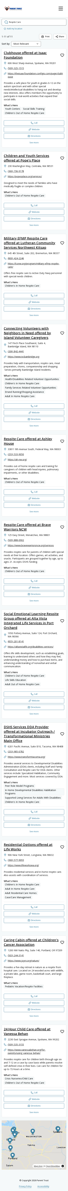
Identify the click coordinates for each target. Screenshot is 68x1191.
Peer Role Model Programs (19, 785)
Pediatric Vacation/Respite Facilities (24, 986)
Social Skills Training (33, 108)
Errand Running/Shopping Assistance (24, 391)
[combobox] (26, 43)
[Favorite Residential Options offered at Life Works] (62, 847)
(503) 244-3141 (16, 955)
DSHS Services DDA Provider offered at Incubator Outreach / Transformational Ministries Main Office (29, 734)
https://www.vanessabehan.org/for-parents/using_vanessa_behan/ (27, 1051)
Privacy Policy (25, 1186)
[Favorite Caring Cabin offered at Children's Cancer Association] (62, 942)
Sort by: (6, 43)
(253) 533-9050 (16, 454)
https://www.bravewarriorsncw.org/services (31, 545)
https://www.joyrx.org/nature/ (23, 960)
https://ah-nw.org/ (17, 459)
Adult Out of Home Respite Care (22, 684)
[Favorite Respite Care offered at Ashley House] (62, 441)
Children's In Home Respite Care (22, 285)
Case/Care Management (18, 897)
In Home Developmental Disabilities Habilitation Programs (30, 792)
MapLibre (38, 1166)
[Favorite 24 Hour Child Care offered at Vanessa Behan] (62, 1031)
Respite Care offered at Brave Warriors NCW (27, 526)
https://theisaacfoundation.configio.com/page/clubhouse (35, 75)
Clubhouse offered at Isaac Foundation (25, 55)
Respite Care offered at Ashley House (28, 441)
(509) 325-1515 (16, 68)
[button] (10, 1141)
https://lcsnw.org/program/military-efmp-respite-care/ (33, 265)
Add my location (14, 28)
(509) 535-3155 (16, 1044)
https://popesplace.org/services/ (25, 176)
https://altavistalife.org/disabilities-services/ (30, 646)
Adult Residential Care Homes (21, 893)
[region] (34, 1145)
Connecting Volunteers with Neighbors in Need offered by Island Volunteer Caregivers (27, 333)
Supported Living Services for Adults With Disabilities (33, 797)
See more (34, 142)
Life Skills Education (15, 680)
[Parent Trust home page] (13, 8)
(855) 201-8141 (16, 641)
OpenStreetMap (53, 1166)
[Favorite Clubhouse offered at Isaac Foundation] (62, 55)
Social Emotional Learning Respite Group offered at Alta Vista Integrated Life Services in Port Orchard (31, 621)
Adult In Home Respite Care (19, 396)
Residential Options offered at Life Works (28, 846)
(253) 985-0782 (16, 751)
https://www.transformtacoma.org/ (26, 756)
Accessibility (43, 1186)
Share (61, 36)
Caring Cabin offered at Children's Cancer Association (31, 942)
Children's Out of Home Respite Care (24, 113)
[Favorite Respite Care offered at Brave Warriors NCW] (62, 527)
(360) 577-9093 (16, 860)
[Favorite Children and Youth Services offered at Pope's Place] (62, 158)
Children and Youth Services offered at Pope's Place (26, 157)
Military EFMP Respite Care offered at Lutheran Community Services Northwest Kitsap (29, 243)
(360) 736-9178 (16, 171)
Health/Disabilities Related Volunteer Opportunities (32, 379)
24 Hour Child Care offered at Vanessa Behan (27, 1031)
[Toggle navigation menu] (60, 8)
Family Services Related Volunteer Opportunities (30, 387)
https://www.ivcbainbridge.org (23, 356)
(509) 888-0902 (16, 540)
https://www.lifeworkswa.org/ (23, 865)
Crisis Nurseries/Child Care (19, 1078)
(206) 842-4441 (16, 351)
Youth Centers (12, 108)
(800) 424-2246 (16, 258)
